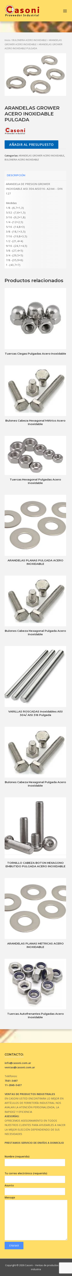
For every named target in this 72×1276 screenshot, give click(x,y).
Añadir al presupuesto (31, 144)
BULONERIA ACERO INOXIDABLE (29, 40)
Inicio (7, 40)
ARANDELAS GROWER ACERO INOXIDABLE (41, 155)
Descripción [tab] (16, 175)
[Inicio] (22, 10)
